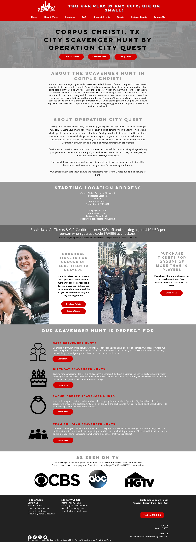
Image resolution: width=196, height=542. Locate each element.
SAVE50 (110, 233)
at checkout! (126, 233)
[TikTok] (45, 537)
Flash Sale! (40, 229)
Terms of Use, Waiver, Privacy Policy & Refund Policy (93, 540)
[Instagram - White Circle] (35, 537)
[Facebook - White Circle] (30, 537)
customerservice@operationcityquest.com (148, 536)
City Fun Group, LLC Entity (65, 540)
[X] (40, 537)
